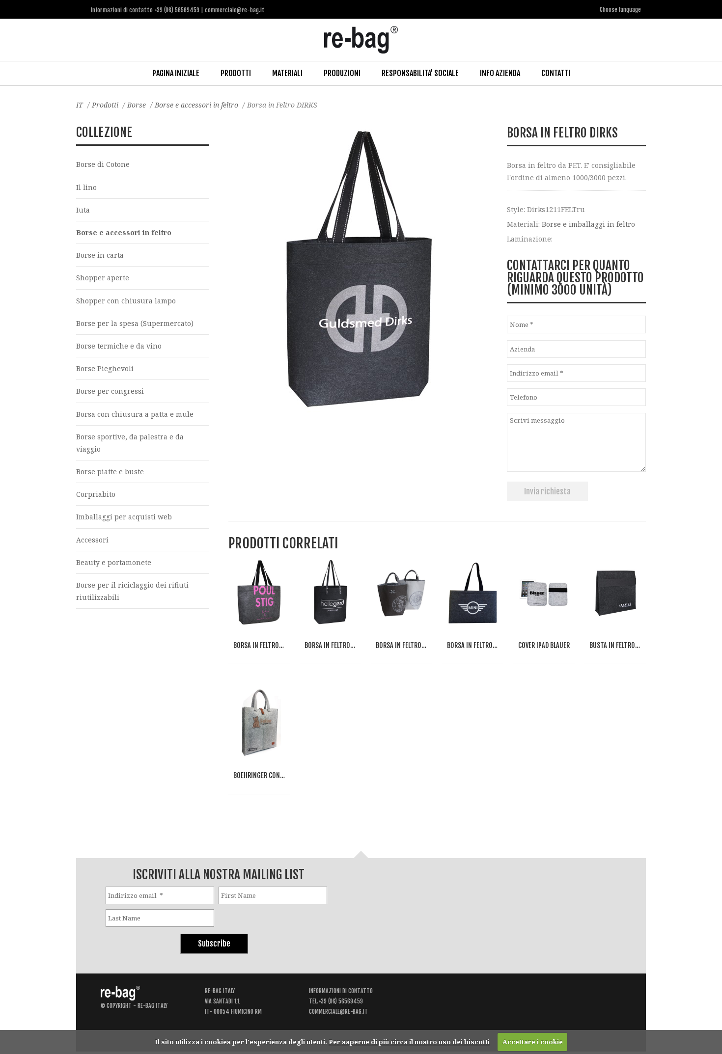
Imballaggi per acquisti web (124, 516)
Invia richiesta (547, 491)
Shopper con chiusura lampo (126, 300)
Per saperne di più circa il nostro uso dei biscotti (409, 1041)
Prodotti (236, 73)
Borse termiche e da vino (119, 346)
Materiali (287, 73)
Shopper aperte (102, 277)
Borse (136, 104)
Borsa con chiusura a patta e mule (135, 414)
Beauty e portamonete (113, 562)
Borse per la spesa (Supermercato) (135, 323)
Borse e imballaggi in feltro (588, 224)
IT (79, 104)
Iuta (83, 210)
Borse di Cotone (103, 164)
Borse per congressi (110, 391)
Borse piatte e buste (110, 471)
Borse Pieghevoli (105, 368)
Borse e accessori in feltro (196, 104)
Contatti (555, 73)
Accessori (92, 539)
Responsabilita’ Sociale (420, 73)
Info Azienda (500, 73)
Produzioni (342, 73)
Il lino (86, 187)
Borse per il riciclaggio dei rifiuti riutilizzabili (132, 591)
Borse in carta (100, 255)
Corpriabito (95, 494)
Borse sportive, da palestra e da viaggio (130, 443)
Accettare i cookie (532, 1041)
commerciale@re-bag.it (338, 1011)
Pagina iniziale (175, 73)
